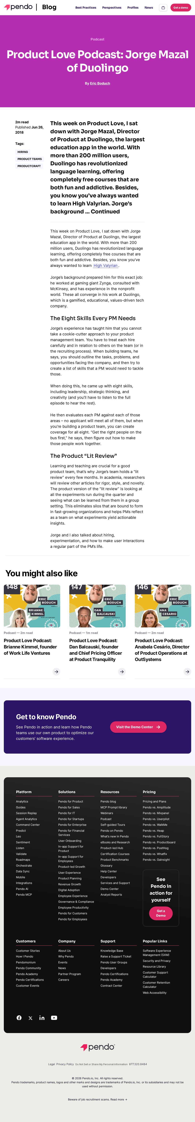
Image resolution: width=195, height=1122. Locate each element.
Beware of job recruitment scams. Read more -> (97, 1099)
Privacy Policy (65, 1064)
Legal (51, 1064)
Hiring (23, 152)
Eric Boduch (100, 83)
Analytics (22, 801)
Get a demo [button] (180, 7)
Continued (105, 211)
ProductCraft (29, 166)
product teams (30, 159)
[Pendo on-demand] (163, 7)
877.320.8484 (138, 1064)
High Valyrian (105, 265)
